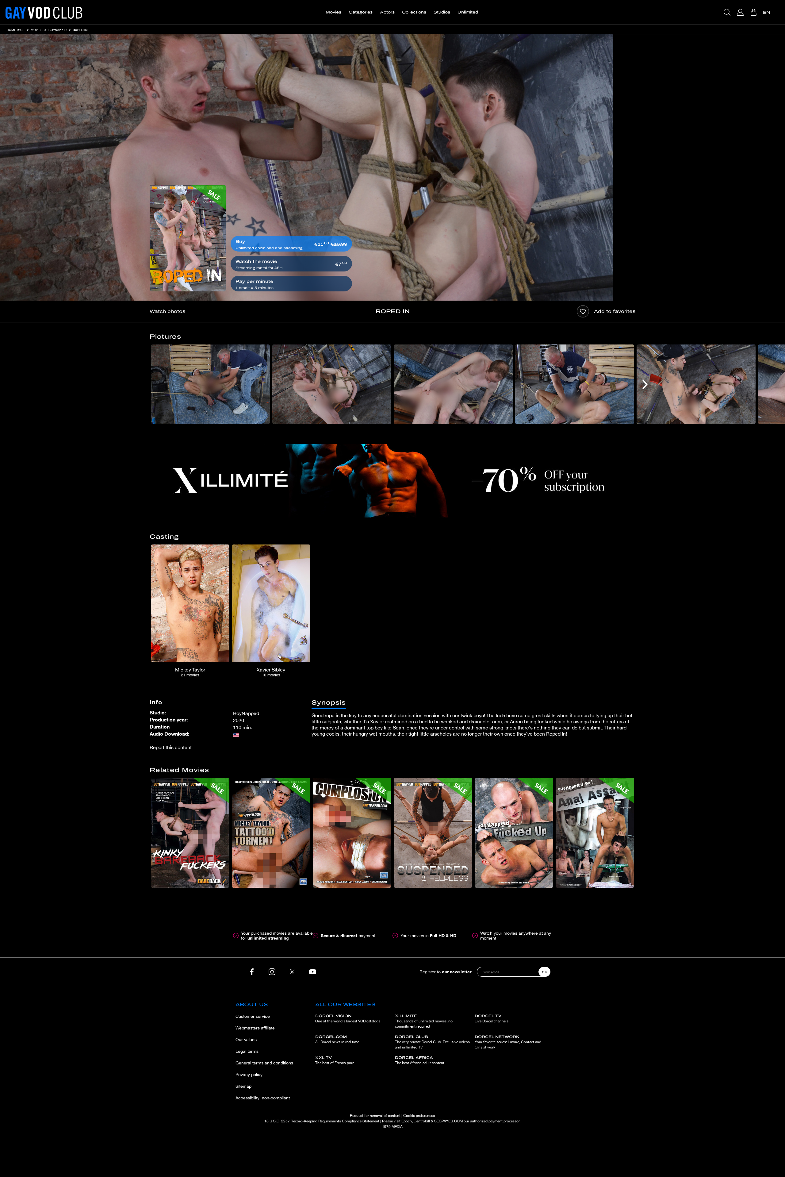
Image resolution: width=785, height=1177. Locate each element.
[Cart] (754, 12)
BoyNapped (57, 30)
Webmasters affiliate (255, 1027)
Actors (387, 12)
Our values (246, 1039)
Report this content (171, 747)
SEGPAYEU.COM (448, 1121)
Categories (361, 12)
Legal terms (247, 1051)
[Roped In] (188, 238)
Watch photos (167, 311)
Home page (16, 30)
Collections (414, 12)
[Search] (727, 12)
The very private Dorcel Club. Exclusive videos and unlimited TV (432, 1042)
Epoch (406, 1121)
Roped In (80, 30)
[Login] (741, 12)
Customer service (253, 1016)
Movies (333, 12)
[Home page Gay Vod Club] (44, 12)
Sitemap (243, 1086)
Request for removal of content (375, 1116)
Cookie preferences (419, 1116)
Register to (446, 971)
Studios (442, 12)
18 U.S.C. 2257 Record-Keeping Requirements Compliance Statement (321, 1121)
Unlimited (468, 12)
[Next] (645, 384)
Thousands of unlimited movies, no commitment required (424, 1021)
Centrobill (422, 1121)
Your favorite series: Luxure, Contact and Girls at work (508, 1042)
